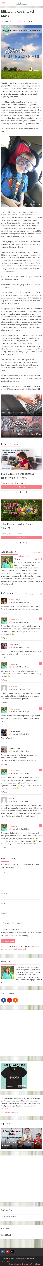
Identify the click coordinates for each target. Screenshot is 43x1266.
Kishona (19, 21)
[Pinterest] (9, 1000)
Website (4, 913)
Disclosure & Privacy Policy (31, 1264)
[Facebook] (3, 1000)
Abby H (12, 644)
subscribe (8, 935)
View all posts (36, 552)
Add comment (21, 483)
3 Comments (19, 534)
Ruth (11, 798)
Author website (23, 556)
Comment (5, 873)
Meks (24, 1258)
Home (11, 1264)
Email (3, 903)
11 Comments (30, 21)
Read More (22, 487)
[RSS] (15, 1000)
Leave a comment (35, 594)
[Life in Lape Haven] (21, 2)
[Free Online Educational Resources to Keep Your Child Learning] (21, 459)
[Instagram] (12, 1251)
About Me (18, 1264)
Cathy (11, 687)
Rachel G (12, 600)
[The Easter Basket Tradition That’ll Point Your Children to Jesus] (21, 509)
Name (4, 894)
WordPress (6, 1261)
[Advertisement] (21, 1033)
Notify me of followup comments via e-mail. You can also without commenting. (21, 934)
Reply (5, 613)
